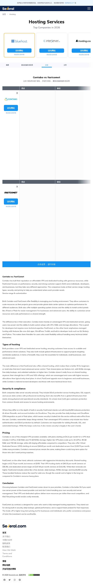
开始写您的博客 (9, 569)
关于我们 (6, 536)
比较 (46, 65)
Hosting (12, 14)
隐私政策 (6, 543)
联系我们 (6, 546)
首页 (4, 14)
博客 (4, 561)
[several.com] (8, 8)
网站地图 (6, 565)
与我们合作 (7, 540)
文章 (65, 65)
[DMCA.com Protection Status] (34, 575)
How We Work (9, 550)
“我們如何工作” (69, 3)
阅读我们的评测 (19, 54)
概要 (7, 65)
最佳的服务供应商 (27, 65)
